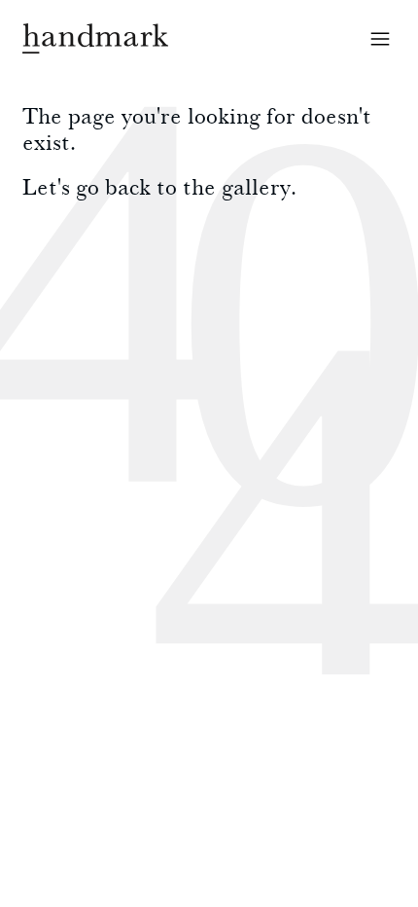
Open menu (380, 38)
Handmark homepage (95, 38)
